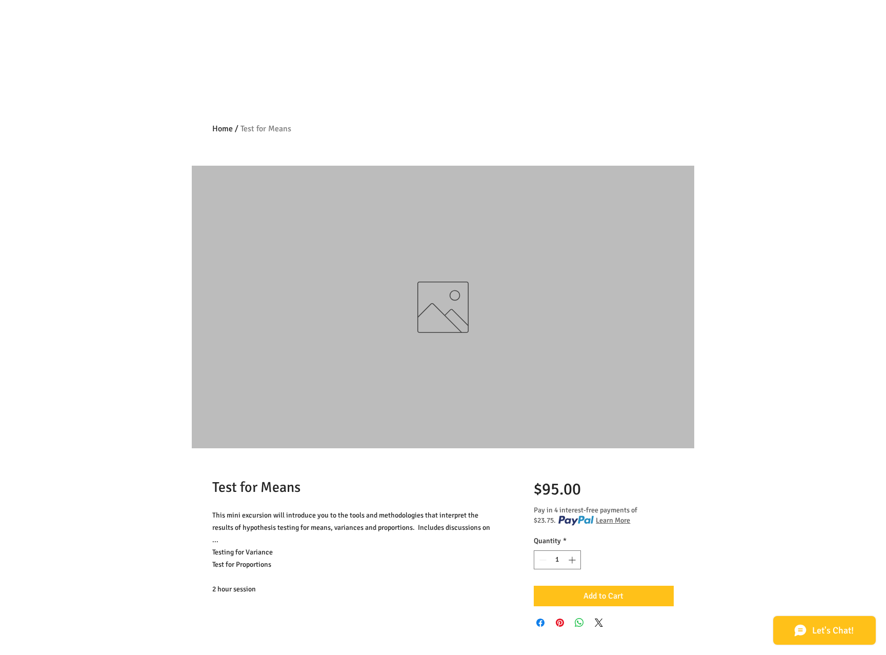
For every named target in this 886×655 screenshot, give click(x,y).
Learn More (613, 520)
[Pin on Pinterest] (560, 623)
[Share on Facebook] (540, 623)
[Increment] (573, 560)
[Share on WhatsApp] (579, 623)
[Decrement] (541, 560)
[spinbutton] (557, 560)
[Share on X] (599, 623)
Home (222, 129)
